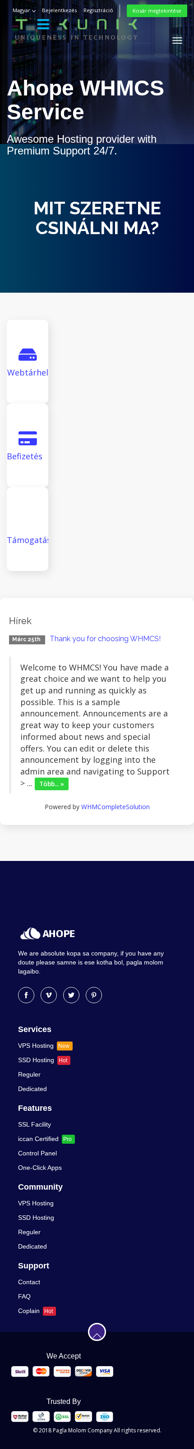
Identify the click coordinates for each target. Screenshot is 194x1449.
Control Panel (37, 1153)
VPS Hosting (43, 1045)
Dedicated (32, 1088)
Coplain (35, 1310)
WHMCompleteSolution (115, 806)
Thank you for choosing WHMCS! (105, 638)
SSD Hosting (42, 1060)
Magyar (22, 10)
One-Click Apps (40, 1167)
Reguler (29, 1074)
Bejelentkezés (59, 10)
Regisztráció (98, 10)
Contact (29, 1282)
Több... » (51, 784)
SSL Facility (34, 1124)
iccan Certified (45, 1138)
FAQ (24, 1296)
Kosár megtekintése (157, 10)
